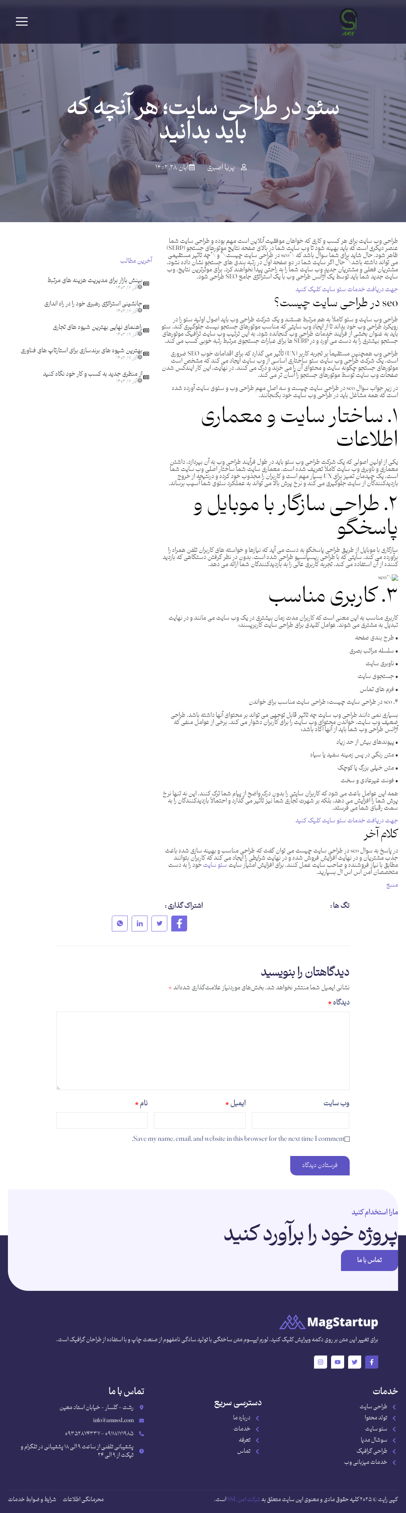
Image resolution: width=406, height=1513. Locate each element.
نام (141, 1103)
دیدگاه (339, 1003)
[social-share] (179, 923)
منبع (392, 885)
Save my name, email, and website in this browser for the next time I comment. (238, 1139)
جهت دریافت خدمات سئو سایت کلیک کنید (346, 290)
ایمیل (235, 1103)
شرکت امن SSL (243, 1499)
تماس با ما (369, 1260)
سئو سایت (215, 865)
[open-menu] (22, 22)
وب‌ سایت (336, 1103)
